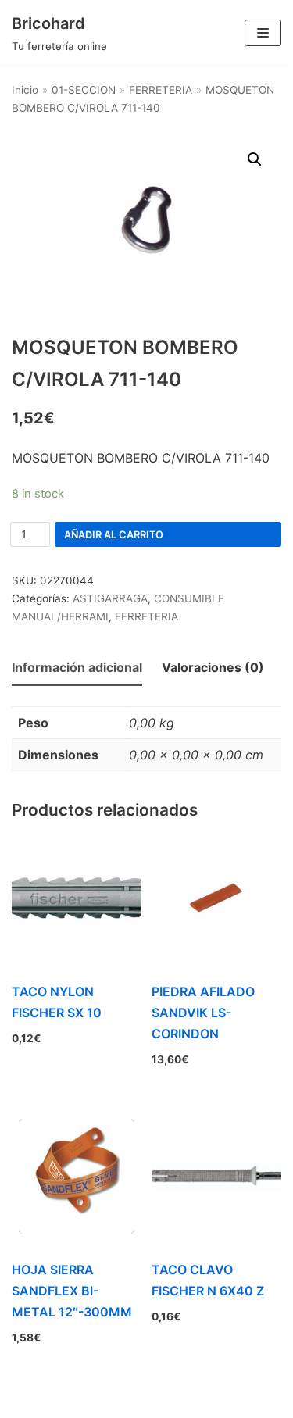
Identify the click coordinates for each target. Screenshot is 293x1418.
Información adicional (77, 667)
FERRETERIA (160, 90)
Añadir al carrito (113, 535)
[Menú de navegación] (263, 33)
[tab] (77, 668)
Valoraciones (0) (213, 667)
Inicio (25, 90)
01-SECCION (84, 90)
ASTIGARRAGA (110, 598)
